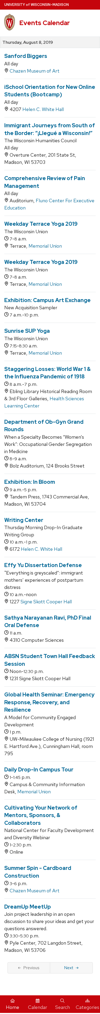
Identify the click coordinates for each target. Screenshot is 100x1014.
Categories (87, 1007)
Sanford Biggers (25, 56)
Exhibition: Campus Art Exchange (47, 300)
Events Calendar (44, 23)
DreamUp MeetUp (27, 906)
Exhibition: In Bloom (29, 481)
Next (68, 968)
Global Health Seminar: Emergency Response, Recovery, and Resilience (49, 702)
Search (62, 1007)
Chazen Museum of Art (34, 71)
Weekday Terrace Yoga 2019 (41, 223)
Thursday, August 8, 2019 (27, 42)
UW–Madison (36, 4)
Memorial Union (45, 246)
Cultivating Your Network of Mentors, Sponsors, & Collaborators (40, 815)
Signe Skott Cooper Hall (46, 602)
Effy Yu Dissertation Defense (43, 565)
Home (12, 1007)
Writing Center (23, 520)
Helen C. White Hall (43, 109)
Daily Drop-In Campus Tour (38, 769)
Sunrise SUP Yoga (27, 330)
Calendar (37, 1007)
